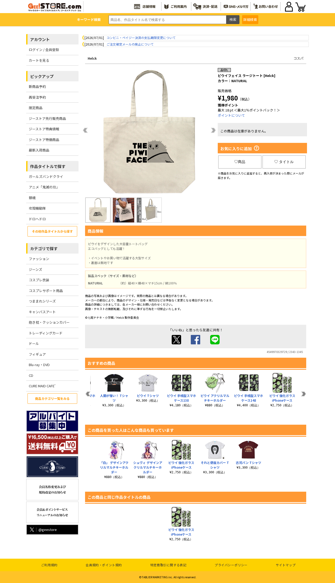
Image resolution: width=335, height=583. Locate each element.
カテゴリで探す (44, 248)
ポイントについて (231, 115)
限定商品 (35, 107)
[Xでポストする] (176, 342)
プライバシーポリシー (231, 565)
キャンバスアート (42, 311)
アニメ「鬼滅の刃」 (44, 186)
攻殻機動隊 (37, 208)
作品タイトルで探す (47, 166)
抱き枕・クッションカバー (49, 322)
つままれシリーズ (42, 301)
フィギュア (37, 354)
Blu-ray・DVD (39, 364)
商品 (241, 162)
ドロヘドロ (37, 218)
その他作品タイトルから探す (52, 231)
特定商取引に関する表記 (168, 565)
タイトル (286, 162)
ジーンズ (35, 269)
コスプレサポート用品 (46, 290)
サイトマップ (286, 565)
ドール (34, 343)
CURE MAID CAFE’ (42, 385)
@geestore (47, 529)
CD (31, 375)
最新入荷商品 (39, 150)
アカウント (40, 39)
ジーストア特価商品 (44, 139)
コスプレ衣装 (39, 279)
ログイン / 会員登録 (44, 49)
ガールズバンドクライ (46, 176)
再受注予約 (37, 97)
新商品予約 (37, 86)
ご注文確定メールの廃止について (130, 44)
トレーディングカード (46, 332)
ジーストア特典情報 (44, 128)
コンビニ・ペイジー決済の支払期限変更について (141, 37)
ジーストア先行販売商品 (47, 118)
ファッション (39, 258)
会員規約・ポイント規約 (104, 565)
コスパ (298, 58)
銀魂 (32, 197)
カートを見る (39, 60)
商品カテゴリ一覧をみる (52, 398)
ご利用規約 (49, 565)
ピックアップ (42, 76)
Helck (92, 58)
